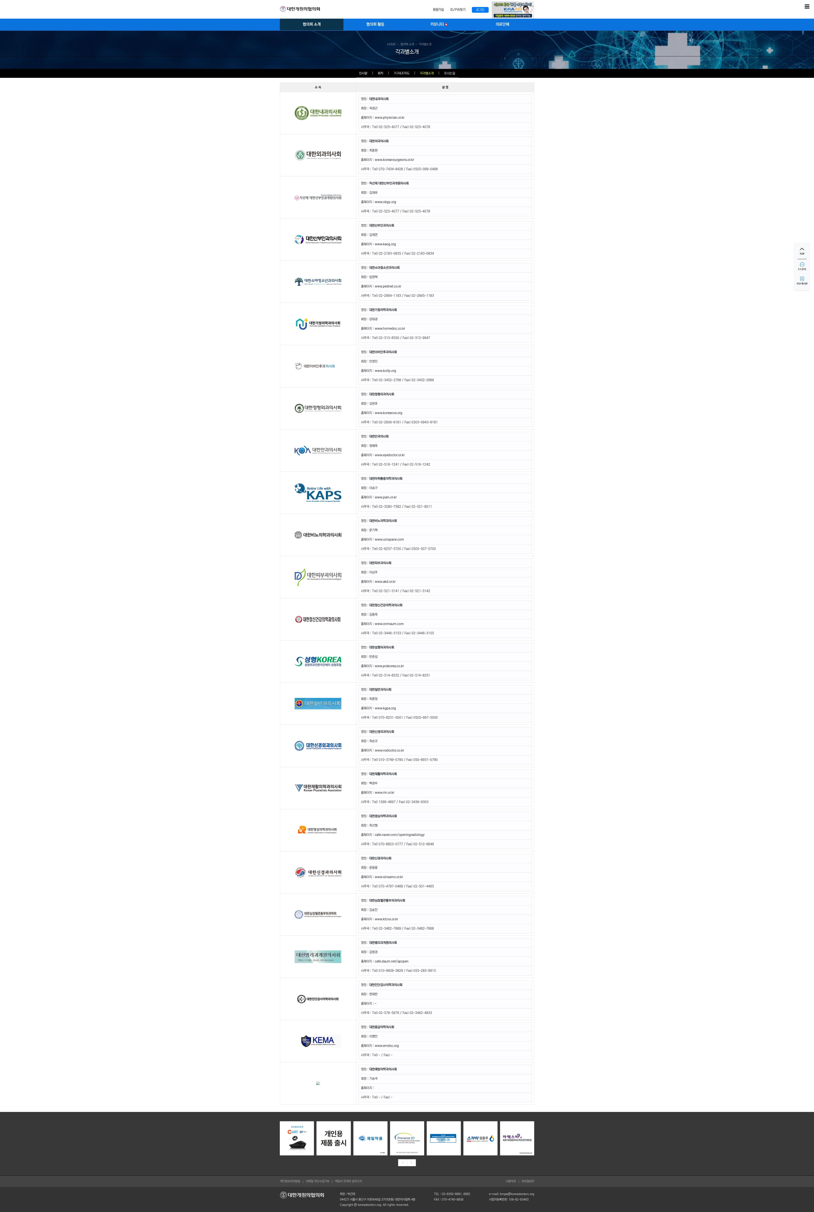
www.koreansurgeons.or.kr (394, 160)
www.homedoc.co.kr (390, 328)
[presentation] (402, 1162)
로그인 (480, 10)
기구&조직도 (402, 73)
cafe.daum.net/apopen (391, 961)
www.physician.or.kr (389, 117)
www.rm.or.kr (384, 792)
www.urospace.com (389, 539)
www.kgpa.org (385, 708)
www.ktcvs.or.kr (386, 919)
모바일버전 (527, 1181)
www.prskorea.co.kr (389, 666)
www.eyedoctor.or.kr (390, 455)
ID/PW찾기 (458, 9)
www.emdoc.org (387, 1045)
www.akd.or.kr (385, 581)
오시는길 (449, 73)
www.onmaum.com (389, 624)
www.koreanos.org (388, 413)
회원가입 (438, 9)
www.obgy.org (385, 202)
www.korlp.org (385, 370)
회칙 (380, 73)
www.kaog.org (385, 244)
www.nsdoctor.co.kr (389, 750)
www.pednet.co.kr (388, 286)
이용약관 (511, 1181)
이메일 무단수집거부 (317, 1181)
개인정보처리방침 (290, 1181)
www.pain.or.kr (386, 497)
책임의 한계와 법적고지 (348, 1181)
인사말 (363, 73)
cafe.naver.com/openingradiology (400, 835)
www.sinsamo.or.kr (389, 877)
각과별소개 (427, 73)
